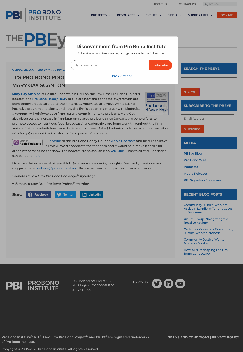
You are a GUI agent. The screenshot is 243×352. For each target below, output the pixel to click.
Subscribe (160, 65)
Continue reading (121, 75)
